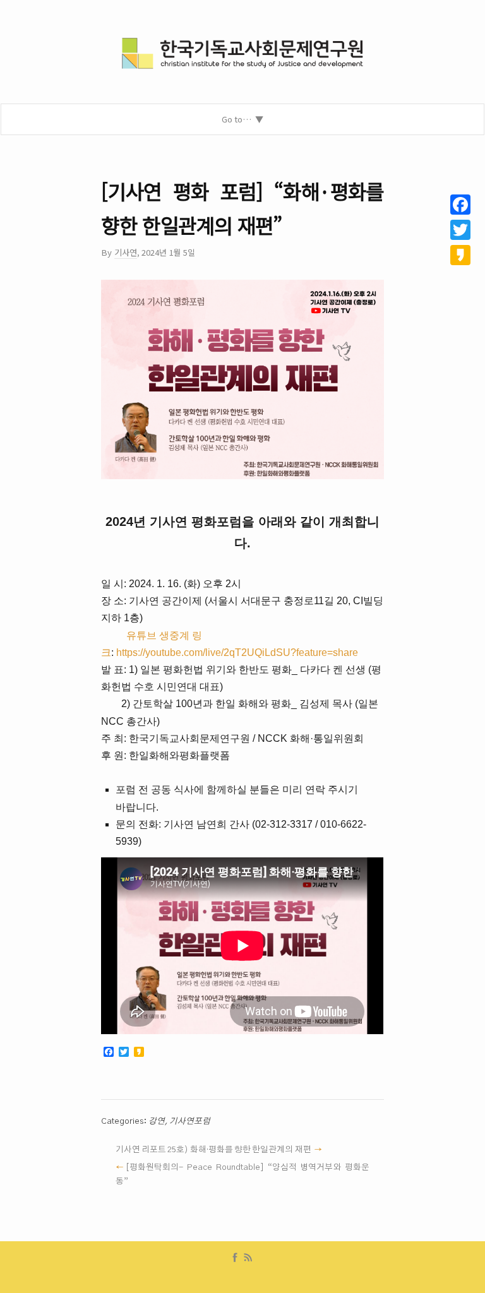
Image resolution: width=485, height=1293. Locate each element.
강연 (156, 1121)
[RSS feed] (248, 1258)
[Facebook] (234, 1258)
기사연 (125, 252)
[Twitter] (460, 229)
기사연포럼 (189, 1121)
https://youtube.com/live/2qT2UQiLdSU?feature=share (237, 652)
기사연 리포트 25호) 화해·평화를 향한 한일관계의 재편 (213, 1149)
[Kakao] (460, 255)
